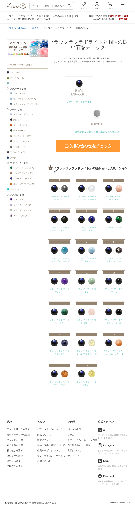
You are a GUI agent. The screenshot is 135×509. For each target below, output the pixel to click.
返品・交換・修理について (51, 445)
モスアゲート (19, 130)
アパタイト (15, 158)
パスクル (11, 28)
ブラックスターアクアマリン (26, 104)
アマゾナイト (16, 189)
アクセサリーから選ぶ (18, 429)
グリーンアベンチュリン (24, 168)
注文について (44, 440)
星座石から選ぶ (15, 466)
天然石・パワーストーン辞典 (82, 440)
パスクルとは (74, 429)
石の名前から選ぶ (16, 445)
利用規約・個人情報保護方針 (18, 503)
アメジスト (18, 199)
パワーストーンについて (50, 429)
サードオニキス (20, 125)
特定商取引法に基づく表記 (44, 503)
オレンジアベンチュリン (24, 184)
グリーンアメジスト (22, 210)
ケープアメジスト (21, 216)
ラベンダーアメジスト (23, 205)
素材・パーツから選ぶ (18, 434)
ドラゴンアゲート (21, 147)
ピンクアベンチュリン (23, 173)
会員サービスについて (48, 450)
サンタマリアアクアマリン (25, 99)
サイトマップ (74, 455)
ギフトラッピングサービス (51, 455)
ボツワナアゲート (21, 141)
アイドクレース (17, 78)
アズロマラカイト (18, 152)
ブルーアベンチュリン (23, 178)
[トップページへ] (16, 8)
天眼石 (16, 120)
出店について (74, 450)
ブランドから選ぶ (16, 440)
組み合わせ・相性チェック (32, 28)
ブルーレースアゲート (23, 114)
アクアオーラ (16, 83)
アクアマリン (19, 93)
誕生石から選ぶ (15, 455)
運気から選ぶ (14, 461)
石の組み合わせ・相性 (79, 445)
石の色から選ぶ (15, 450)
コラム (71, 434)
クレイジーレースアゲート (25, 136)
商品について (44, 434)
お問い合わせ (44, 461)
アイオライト (16, 72)
